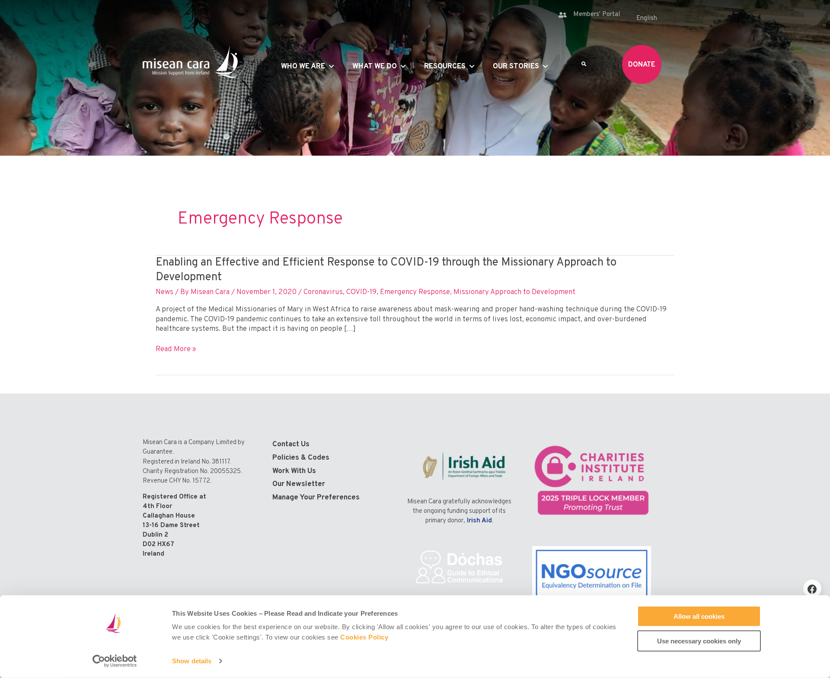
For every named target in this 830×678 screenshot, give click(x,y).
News (164, 292)
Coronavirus (323, 292)
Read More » (176, 349)
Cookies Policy (364, 637)
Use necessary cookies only (699, 640)
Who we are (303, 66)
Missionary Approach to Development (514, 292)
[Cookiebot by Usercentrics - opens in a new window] (115, 661)
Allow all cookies (699, 616)
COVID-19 (361, 292)
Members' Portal (596, 14)
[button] (812, 588)
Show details (191, 661)
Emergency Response (415, 292)
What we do (374, 66)
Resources (445, 66)
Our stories (516, 66)
